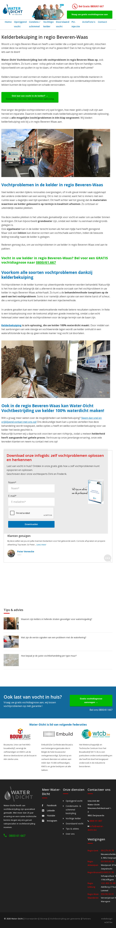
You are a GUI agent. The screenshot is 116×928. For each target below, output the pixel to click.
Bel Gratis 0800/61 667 (91, 6)
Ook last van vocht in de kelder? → (30, 97)
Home (8, 21)
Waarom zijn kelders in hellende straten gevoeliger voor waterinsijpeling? (56, 619)
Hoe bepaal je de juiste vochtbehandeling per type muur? (49, 655)
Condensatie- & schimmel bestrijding (73, 810)
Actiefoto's (88, 21)
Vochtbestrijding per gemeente (65, 918)
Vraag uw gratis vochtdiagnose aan (89, 14)
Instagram (52, 820)
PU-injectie (76, 24)
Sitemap (44, 918)
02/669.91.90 (107, 872)
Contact (102, 21)
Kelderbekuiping (11, 325)
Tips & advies (72, 828)
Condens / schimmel (34, 24)
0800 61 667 (17, 836)
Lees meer (41, 544)
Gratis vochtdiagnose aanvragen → (91, 700)
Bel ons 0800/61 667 (101, 709)
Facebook (51, 805)
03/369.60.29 (107, 861)
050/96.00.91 (107, 894)
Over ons (70, 833)
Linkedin (51, 810)
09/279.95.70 (107, 850)
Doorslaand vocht (62, 24)
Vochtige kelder (48, 24)
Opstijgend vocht (20, 24)
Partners (86, 918)
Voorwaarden (31, 918)
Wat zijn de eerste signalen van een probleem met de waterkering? (53, 637)
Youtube (51, 815)
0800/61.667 (46, 262)
